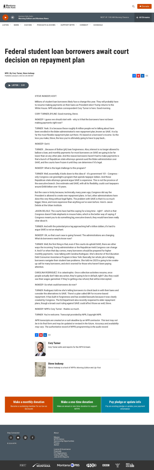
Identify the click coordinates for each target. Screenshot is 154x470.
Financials (57, 451)
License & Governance (62, 449)
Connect (84, 25)
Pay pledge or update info (125, 402)
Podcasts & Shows (46, 25)
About (56, 433)
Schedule (98, 25)
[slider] (16, 17)
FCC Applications (60, 453)
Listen (5, 25)
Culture (28, 25)
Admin (56, 445)
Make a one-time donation (77, 402)
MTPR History (59, 439)
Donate (145, 6)
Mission (57, 437)
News (16, 25)
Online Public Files (60, 455)
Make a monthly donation (28, 402)
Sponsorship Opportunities (64, 441)
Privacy (56, 443)
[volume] (13, 17)
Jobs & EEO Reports (61, 457)
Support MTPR (68, 25)
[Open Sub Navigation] (10, 25)
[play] (5, 17)
